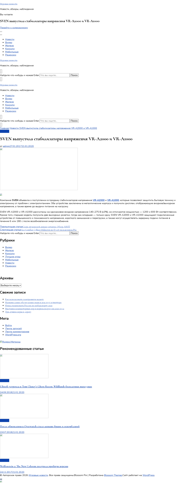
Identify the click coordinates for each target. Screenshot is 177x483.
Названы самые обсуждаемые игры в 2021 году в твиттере (33, 302)
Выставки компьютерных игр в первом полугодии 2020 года (34, 308)
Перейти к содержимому (14, 27)
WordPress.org (13, 334)
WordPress (148, 475)
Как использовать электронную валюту (24, 299)
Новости (9, 39)
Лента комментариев (17, 331)
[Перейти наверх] (1, 479)
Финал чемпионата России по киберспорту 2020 (28, 305)
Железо (9, 45)
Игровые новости (8, 3)
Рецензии (10, 54)
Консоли (10, 48)
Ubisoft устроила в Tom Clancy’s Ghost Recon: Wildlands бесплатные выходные (46, 386)
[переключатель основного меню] (1, 31)
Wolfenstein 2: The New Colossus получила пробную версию (34, 466)
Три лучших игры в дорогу (18, 311)
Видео (8, 42)
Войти (8, 325)
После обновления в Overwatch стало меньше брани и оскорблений (40, 426)
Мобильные (12, 51)
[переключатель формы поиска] (1, 71)
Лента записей (13, 328)
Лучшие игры (12, 256)
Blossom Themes (113, 475)
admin (6, 146)
